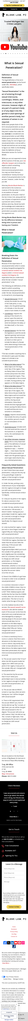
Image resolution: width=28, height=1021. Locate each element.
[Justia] (14, 946)
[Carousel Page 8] (17, 53)
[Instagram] (23, 942)
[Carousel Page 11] (24, 53)
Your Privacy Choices (12, 977)
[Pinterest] (19, 942)
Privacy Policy (14, 931)
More (23, 9)
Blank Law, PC (20, 1014)
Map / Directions (8, 774)
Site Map (14, 934)
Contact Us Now (14, 907)
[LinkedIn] (12, 942)
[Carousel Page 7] (15, 53)
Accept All (9, 1012)
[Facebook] (5, 942)
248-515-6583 (11, 776)
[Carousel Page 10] (22, 53)
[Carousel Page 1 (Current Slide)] (10, 811)
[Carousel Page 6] (13, 53)
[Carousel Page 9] (20, 53)
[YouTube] (15, 942)
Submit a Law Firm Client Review (14, 820)
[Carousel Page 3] (17, 811)
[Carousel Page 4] (8, 53)
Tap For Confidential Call (14, 5)
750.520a (13, 85)
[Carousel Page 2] (3, 53)
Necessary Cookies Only (9, 1016)
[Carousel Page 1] (1, 53)
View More (13, 817)
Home (4, 9)
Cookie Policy (7, 979)
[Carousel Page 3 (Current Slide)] (6, 53)
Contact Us (14, 9)
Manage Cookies (18, 979)
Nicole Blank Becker (15, 185)
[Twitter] (8, 942)
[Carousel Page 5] (10, 53)
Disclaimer (14, 929)
